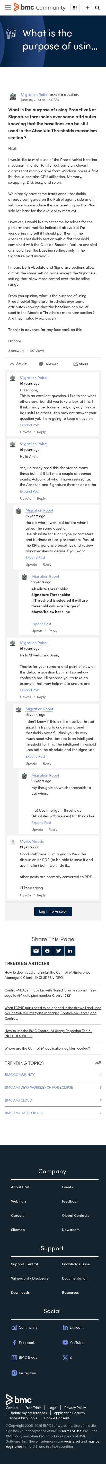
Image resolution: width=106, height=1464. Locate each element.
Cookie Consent (56, 1417)
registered (72, 1441)
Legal (52, 1407)
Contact (12, 1407)
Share (84, 363)
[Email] (36, 951)
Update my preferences (28, 1412)
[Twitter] (58, 951)
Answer (52, 363)
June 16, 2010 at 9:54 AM (40, 99)
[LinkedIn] (70, 951)
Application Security (69, 1412)
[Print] (47, 951)
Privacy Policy (75, 1407)
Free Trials (33, 1407)
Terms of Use (71, 1430)
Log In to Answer (53, 911)
